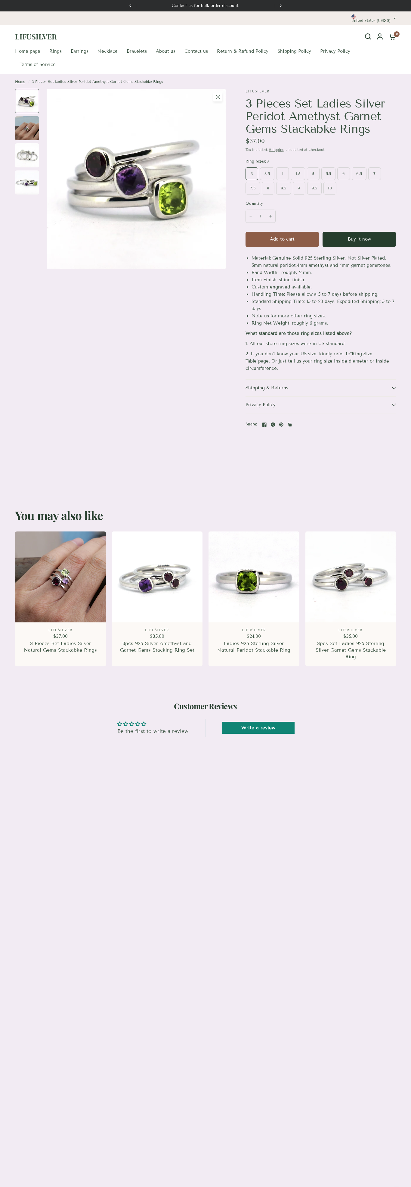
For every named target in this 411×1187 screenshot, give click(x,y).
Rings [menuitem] (55, 51)
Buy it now (359, 239)
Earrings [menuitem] (79, 51)
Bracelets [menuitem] (137, 51)
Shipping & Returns (267, 388)
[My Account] (380, 36)
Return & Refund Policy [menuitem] (242, 51)
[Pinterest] (281, 424)
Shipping (276, 149)
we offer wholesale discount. (208, 5)
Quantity (254, 203)
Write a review (258, 728)
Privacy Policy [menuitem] (335, 51)
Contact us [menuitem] (196, 51)
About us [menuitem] (165, 51)
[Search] (368, 36)
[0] (391, 36)
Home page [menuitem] (27, 51)
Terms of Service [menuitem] (38, 64)
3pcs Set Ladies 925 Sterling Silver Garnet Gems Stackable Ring (351, 650)
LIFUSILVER (36, 36)
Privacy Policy (261, 404)
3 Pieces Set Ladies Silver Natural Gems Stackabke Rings (60, 646)
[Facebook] (264, 424)
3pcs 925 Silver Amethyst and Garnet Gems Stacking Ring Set (157, 646)
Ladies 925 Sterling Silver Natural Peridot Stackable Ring (253, 646)
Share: (251, 424)
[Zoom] (217, 96)
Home (20, 81)
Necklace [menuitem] (107, 51)
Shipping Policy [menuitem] (294, 51)
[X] (273, 424)
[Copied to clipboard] (289, 424)
